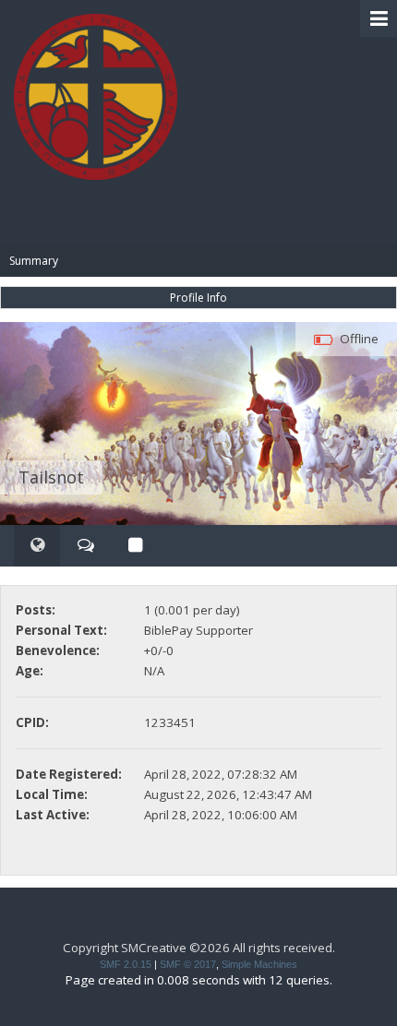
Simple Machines (259, 964)
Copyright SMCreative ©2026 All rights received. (199, 947)
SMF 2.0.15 (125, 964)
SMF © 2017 (188, 964)
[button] (378, 18)
